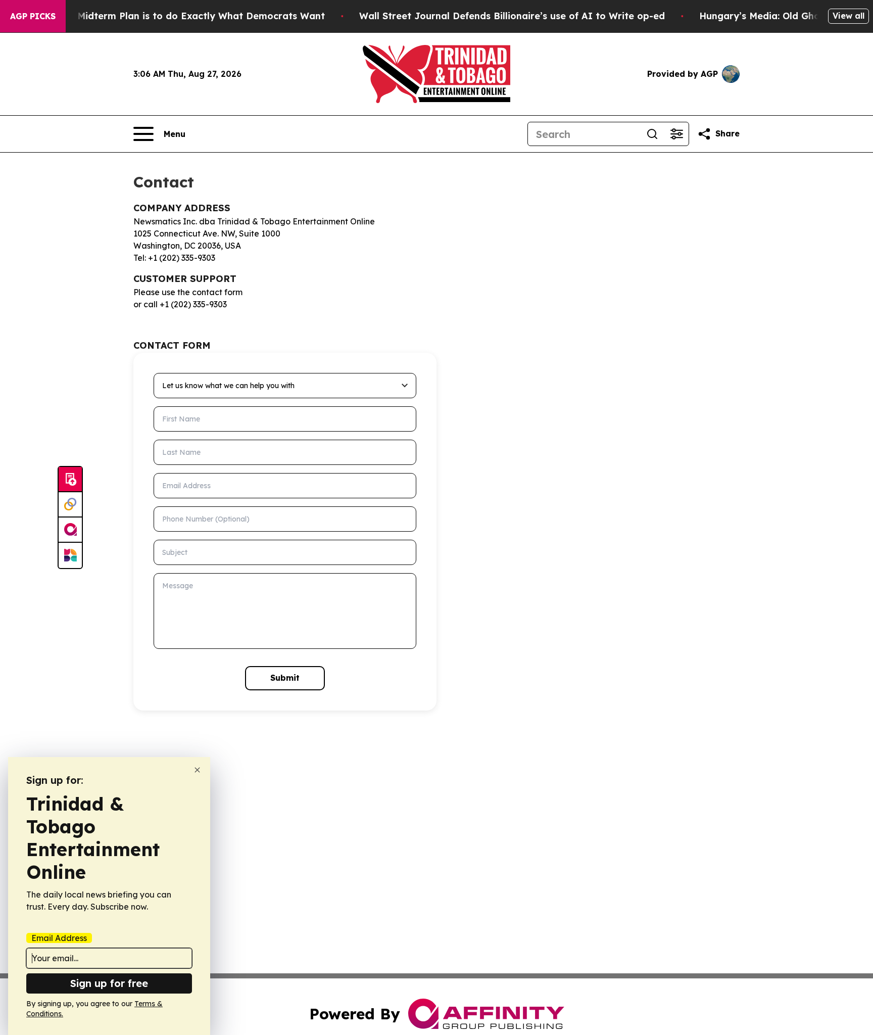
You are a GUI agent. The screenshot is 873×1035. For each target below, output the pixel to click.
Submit (285, 678)
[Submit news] (70, 479)
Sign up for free (109, 983)
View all (848, 16)
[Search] (652, 134)
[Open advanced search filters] (676, 134)
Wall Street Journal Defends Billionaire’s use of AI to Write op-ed (512, 16)
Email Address (59, 938)
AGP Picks (33, 16)
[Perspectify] (70, 505)
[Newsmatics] (70, 555)
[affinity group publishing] (70, 530)
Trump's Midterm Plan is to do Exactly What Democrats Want (181, 16)
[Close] (197, 770)
